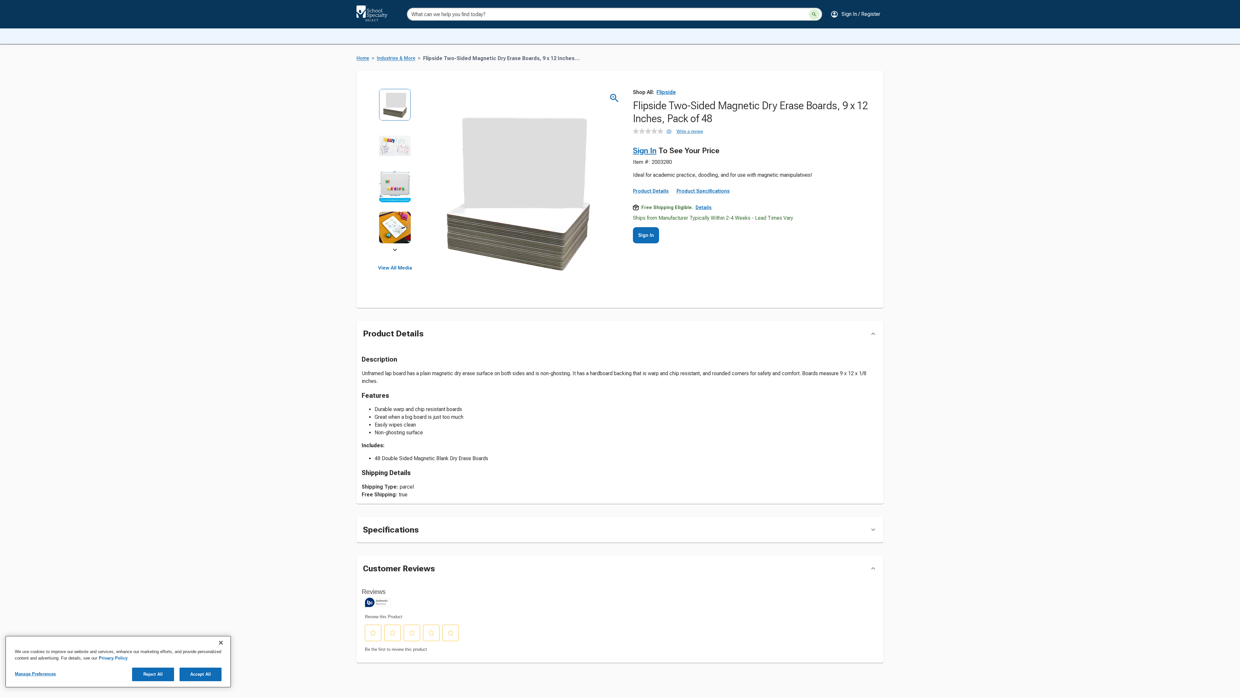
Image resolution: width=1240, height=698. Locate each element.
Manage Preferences (35, 674)
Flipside (666, 92)
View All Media (395, 268)
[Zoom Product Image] (614, 98)
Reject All (153, 674)
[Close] (221, 643)
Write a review (690, 131)
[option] (395, 109)
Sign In (644, 150)
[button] (855, 14)
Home (362, 58)
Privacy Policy (113, 658)
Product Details (651, 191)
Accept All (200, 674)
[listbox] (395, 170)
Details (704, 207)
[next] (394, 250)
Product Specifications (703, 191)
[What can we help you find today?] (814, 14)
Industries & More (396, 58)
